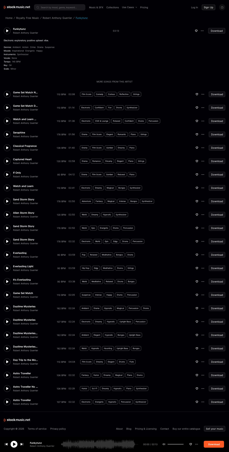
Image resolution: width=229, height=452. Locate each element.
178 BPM (61, 134)
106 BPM (61, 375)
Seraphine (19, 132)
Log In (194, 7)
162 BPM (61, 308)
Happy (39, 50)
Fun (110, 107)
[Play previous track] (6, 444)
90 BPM (61, 255)
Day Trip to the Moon (25, 360)
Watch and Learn (23, 186)
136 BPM (61, 148)
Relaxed (116, 121)
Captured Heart (22, 159)
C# (10, 65)
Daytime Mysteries (24, 306)
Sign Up (208, 7)
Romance (96, 161)
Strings (136, 94)
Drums (119, 107)
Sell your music (214, 428)
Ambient (17, 47)
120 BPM (61, 214)
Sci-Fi (94, 388)
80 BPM (61, 174)
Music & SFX (96, 7)
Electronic (85, 107)
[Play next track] (22, 444)
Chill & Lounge (101, 121)
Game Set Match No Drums (25, 92)
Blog (128, 428)
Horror (96, 375)
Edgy (115, 241)
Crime (33, 47)
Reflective (124, 94)
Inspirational (18, 50)
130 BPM (61, 161)
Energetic (30, 50)
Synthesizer (23, 54)
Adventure (86, 201)
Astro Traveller (22, 373)
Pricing (144, 7)
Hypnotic (107, 214)
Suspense (50, 47)
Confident (99, 107)
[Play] (14, 444)
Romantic (122, 134)
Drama (40, 47)
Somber (109, 148)
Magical (110, 188)
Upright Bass (125, 321)
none (14, 58)
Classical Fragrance (25, 146)
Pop (83, 255)
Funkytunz (36, 442)
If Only (17, 172)
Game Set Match (23, 293)
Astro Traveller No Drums (25, 386)
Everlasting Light (23, 266)
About (119, 428)
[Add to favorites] (190, 444)
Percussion (153, 121)
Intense (122, 201)
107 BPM (61, 321)
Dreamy (121, 148)
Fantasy (99, 201)
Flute (131, 362)
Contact (164, 428)
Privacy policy (58, 428)
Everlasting (19, 253)
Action (25, 47)
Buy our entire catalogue (186, 428)
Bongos (121, 188)
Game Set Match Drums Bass (25, 106)
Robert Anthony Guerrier (42, 446)
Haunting (108, 348)
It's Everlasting (22, 279)
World (84, 214)
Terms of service (37, 428)
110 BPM (61, 94)
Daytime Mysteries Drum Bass (25, 346)
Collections (112, 7)
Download (217, 30)
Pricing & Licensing (146, 428)
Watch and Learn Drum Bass (25, 119)
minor (13, 69)
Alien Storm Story (23, 213)
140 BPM (16, 61)
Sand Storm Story (23, 199)
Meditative (106, 255)
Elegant (109, 134)
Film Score (86, 94)
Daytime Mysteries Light (25, 333)
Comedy (99, 94)
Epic (93, 228)
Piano (133, 134)
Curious (111, 94)
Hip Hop (85, 268)
